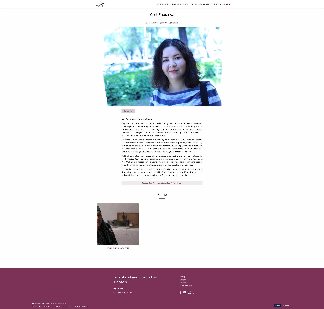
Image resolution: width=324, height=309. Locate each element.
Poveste (183, 283)
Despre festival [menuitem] (162, 4)
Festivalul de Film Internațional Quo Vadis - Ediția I (162, 183)
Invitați (165, 23)
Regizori (174, 23)
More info (84, 306)
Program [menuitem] (202, 4)
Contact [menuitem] (219, 4)
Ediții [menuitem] (213, 4)
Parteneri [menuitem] (194, 4)
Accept (277, 306)
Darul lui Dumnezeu (117, 248)
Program (183, 280)
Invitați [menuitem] (173, 4)
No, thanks (286, 306)
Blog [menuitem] (208, 4)
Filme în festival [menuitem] (183, 4)
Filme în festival (186, 286)
